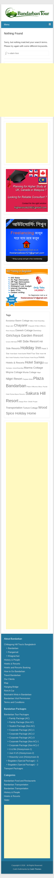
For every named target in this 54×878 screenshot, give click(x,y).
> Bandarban (12, 648)
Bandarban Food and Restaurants (20, 780)
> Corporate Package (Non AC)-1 (22, 741)
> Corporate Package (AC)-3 (20, 737)
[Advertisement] (27, 90)
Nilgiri (39, 372)
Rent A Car (9, 690)
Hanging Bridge (11, 687)
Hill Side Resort (28, 341)
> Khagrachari (12, 656)
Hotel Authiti (22, 353)
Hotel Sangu (34, 362)
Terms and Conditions (14, 702)
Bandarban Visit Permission (17, 698)
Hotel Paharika (14, 357)
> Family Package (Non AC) (20, 722)
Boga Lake (9, 326)
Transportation (14, 407)
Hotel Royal (34, 357)
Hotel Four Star (32, 353)
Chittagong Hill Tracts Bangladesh (20, 644)
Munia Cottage (29, 372)
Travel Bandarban (12, 675)
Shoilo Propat (32, 401)
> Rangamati (12, 652)
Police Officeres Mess (34, 386)
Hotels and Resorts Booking (17, 667)
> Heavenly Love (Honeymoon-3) (22, 757)
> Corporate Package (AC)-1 (20, 730)
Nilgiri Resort (14, 378)
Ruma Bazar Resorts (17, 394)
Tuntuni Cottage (30, 408)
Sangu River (23, 401)
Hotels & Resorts (15, 362)
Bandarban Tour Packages (16, 714)
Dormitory (37, 330)
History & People (12, 660)
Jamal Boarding (18, 368)
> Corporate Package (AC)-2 (20, 734)
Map (6, 683)
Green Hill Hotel (11, 342)
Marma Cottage (33, 367)
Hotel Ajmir (13, 353)
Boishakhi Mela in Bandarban (17, 694)
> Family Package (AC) (18, 718)
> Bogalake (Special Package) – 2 (22, 764)
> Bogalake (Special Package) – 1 (22, 761)
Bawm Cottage (22, 320)
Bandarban (10, 321)
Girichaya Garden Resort (24, 335)
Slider (6, 800)
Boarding (41, 321)
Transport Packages (13, 768)
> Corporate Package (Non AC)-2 (22, 745)
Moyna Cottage (14, 372)
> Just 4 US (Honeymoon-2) (20, 753)
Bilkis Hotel (34, 321)
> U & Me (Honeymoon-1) (19, 749)
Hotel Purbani (24, 357)
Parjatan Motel (28, 379)
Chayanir (21, 325)
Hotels (42, 357)
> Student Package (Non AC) (20, 726)
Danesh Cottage (24, 330)
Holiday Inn (30, 347)
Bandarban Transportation (16, 784)
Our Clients (9, 679)
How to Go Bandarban (14, 671)
